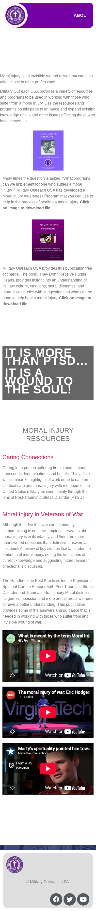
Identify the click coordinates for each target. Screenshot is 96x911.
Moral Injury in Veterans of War (42, 514)
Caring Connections (27, 457)
